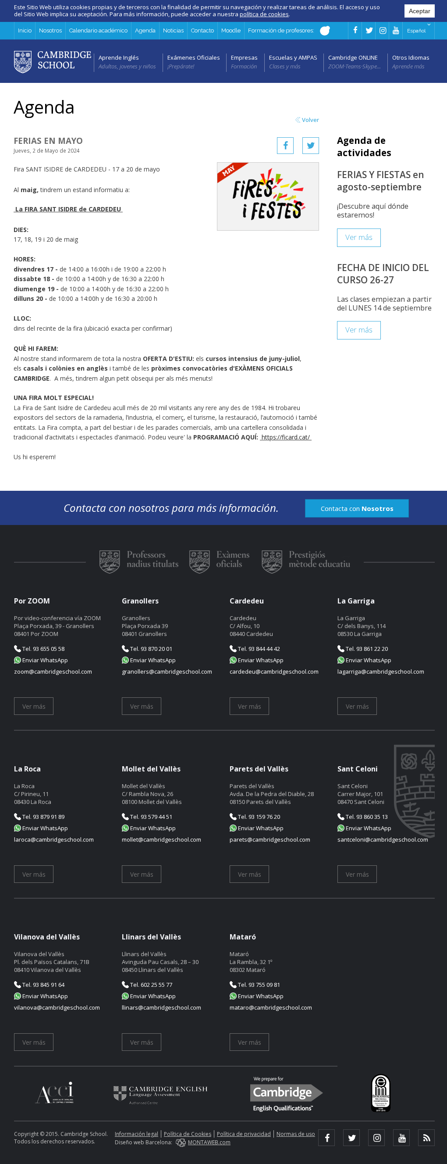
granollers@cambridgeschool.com (167, 671)
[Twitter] (310, 145)
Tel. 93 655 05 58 (42, 649)
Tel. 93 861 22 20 (366, 649)
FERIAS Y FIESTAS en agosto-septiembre (380, 180)
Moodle (231, 30)
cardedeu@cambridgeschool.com (274, 671)
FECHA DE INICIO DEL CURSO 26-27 (383, 273)
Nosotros (50, 30)
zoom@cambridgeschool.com (53, 671)
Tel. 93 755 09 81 (258, 985)
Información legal (136, 1134)
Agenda (145, 30)
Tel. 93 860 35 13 (366, 817)
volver (310, 120)
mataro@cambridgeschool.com (271, 1007)
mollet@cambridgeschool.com (161, 839)
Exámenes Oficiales (193, 57)
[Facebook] (285, 145)
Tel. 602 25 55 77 (150, 985)
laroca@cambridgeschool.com (54, 839)
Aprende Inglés (119, 57)
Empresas (244, 57)
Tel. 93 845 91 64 (42, 985)
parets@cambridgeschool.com (270, 839)
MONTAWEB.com (209, 1142)
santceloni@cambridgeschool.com (382, 839)
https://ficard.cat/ (286, 437)
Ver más (358, 237)
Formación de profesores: (282, 30)
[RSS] (426, 1137)
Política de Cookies (187, 1134)
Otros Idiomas (410, 57)
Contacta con (357, 508)
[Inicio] (52, 61)
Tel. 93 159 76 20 (258, 817)
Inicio (25, 30)
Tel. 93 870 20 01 (150, 649)
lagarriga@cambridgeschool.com (380, 671)
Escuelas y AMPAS (293, 57)
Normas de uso (296, 1134)
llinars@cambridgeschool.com (161, 1007)
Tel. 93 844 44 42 (258, 649)
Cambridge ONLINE (353, 57)
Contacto (202, 30)
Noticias (173, 30)
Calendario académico (98, 30)
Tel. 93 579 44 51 (150, 817)
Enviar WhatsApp (44, 660)
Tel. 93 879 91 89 (42, 817)
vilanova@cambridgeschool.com (57, 1007)
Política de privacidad (244, 1134)
